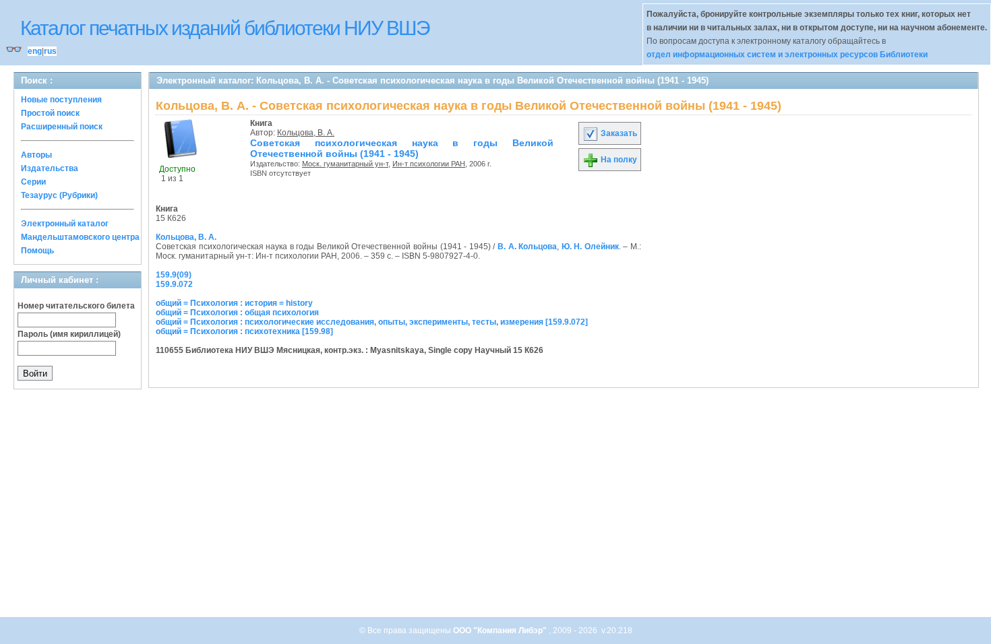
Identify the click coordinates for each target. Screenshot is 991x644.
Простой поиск (50, 113)
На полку (618, 159)
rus (50, 51)
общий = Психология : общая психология (237, 312)
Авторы (36, 155)
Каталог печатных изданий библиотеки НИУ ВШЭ (224, 28)
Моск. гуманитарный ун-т (345, 164)
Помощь (37, 250)
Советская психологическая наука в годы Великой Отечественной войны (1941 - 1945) (401, 148)
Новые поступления (61, 99)
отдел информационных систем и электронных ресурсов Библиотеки (787, 54)
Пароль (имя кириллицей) (69, 334)
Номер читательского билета (76, 306)
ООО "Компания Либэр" (501, 630)
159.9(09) (173, 275)
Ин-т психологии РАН (428, 164)
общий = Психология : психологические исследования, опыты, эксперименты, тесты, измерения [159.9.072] (372, 322)
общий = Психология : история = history (234, 303)
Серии (33, 182)
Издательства (49, 168)
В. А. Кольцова (527, 246)
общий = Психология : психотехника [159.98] (244, 331)
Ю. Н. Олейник (590, 246)
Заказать (618, 133)
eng (35, 51)
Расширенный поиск (61, 126)
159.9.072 (174, 284)
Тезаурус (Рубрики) (59, 195)
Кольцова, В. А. (305, 132)
